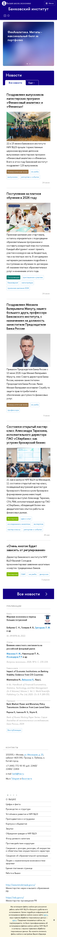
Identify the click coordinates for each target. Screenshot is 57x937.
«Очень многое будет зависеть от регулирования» (26, 548)
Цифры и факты (13, 804)
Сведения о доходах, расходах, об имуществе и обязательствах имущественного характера (28, 849)
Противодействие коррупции (20, 843)
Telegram (15, 778)
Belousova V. (28, 679)
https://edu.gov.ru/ (15, 897)
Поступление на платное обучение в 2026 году (24, 195)
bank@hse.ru (18, 773)
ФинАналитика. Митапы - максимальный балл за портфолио (25, 36)
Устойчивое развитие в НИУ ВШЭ (22, 814)
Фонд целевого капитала (18, 838)
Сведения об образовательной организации (27, 855)
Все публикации (14, 730)
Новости (14, 75)
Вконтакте (27, 778)
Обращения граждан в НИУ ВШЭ (21, 833)
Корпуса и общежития (16, 823)
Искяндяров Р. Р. (14, 656)
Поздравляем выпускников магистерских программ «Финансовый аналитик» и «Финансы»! (25, 100)
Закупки (9, 828)
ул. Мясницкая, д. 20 (33, 754)
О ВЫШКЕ (11, 799)
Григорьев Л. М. (42, 627)
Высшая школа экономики (19, 3)
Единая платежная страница (19, 868)
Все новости (28, 594)
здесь (46, 915)
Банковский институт (28, 9)
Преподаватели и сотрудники (20, 818)
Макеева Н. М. (14, 653)
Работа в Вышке (13, 873)
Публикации (14, 606)
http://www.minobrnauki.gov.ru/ (20, 884)
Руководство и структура (18, 809)
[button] (51, 44)
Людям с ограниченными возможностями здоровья (25, 862)
